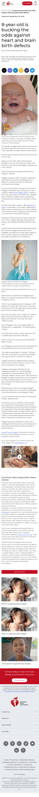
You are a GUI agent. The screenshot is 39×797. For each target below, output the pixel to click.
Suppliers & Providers (11, 769)
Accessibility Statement (10, 762)
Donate (28, 3)
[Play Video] (20, 457)
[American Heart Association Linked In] (16, 750)
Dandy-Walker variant (20, 193)
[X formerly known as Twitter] (19, 743)
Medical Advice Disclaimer (27, 760)
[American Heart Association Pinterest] (23, 750)
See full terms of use (25, 535)
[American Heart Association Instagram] (12, 743)
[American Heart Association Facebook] (5, 743)
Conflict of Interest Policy (15, 764)
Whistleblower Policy (10, 767)
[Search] (35, 2)
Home (4, 10)
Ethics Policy (33, 762)
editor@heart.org (21, 443)
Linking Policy (28, 764)
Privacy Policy (14, 760)
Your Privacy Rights (19, 774)
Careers (6, 760)
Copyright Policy (23, 762)
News (9, 10)
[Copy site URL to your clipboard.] (26, 70)
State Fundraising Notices (26, 769)
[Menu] (4, 3)
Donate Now (19, 680)
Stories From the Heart (10, 432)
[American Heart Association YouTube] (32, 743)
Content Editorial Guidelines (26, 767)
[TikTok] (25, 743)
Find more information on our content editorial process (19, 691)
